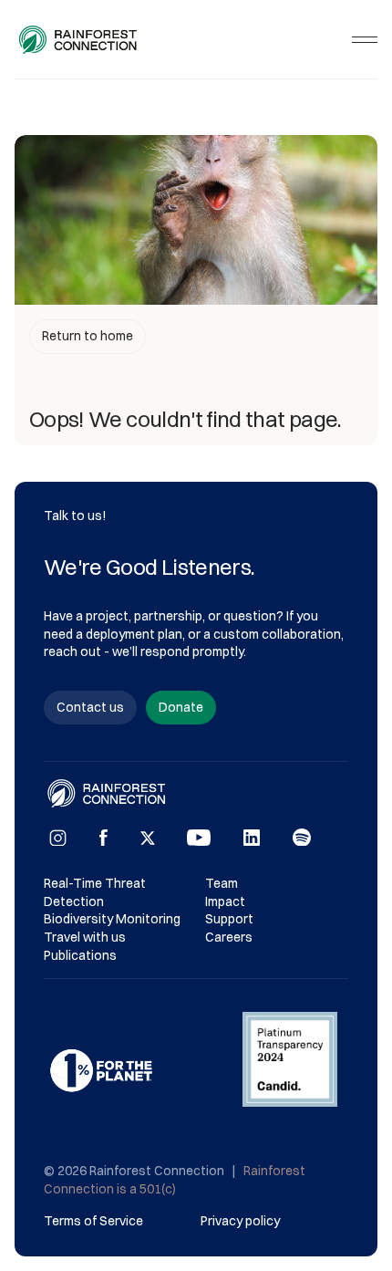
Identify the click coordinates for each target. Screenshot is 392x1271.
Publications (80, 955)
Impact (225, 901)
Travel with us (85, 937)
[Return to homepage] (79, 39)
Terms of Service (93, 1221)
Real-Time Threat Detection (96, 892)
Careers (229, 937)
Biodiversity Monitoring (112, 919)
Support (229, 919)
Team (221, 883)
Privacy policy (240, 1221)
